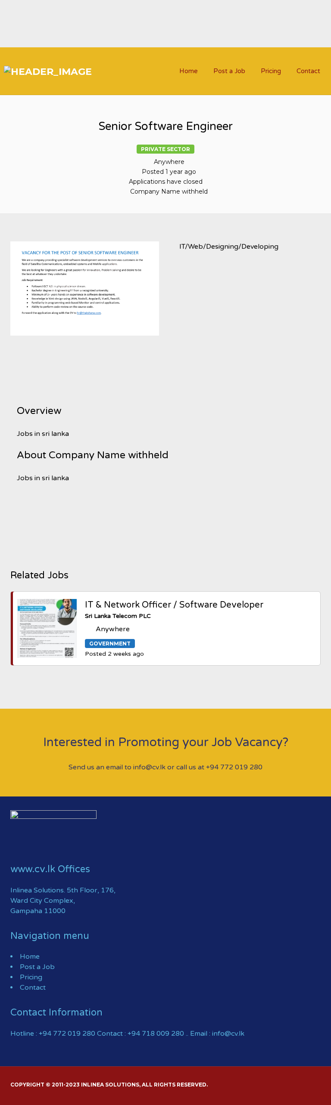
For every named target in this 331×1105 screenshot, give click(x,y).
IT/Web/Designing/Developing (228, 246)
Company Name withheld (169, 191)
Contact (308, 71)
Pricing (271, 71)
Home (188, 71)
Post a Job (229, 71)
